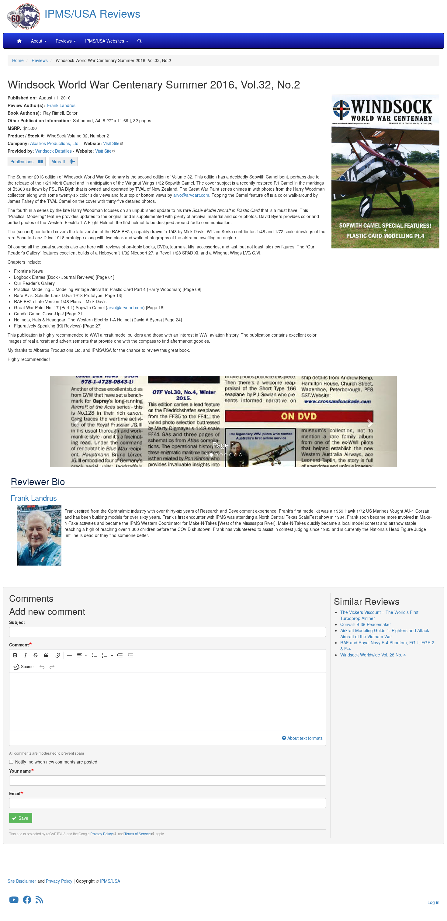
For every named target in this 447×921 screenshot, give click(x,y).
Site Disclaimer (22, 881)
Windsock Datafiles (53, 151)
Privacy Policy (101, 833)
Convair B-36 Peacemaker (365, 624)
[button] (223, 420)
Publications (21, 161)
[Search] (139, 40)
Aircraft (58, 161)
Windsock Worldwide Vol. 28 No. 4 (373, 655)
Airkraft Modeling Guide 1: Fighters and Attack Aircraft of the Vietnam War (384, 633)
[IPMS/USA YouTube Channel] (14, 901)
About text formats (305, 738)
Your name (20, 771)
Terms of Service (137, 833)
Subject (17, 622)
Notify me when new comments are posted (56, 762)
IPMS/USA (110, 881)
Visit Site (111, 143)
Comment (19, 645)
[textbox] (167, 701)
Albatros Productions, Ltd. (55, 143)
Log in (433, 902)
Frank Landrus (61, 105)
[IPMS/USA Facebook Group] (27, 901)
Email (14, 793)
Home (18, 60)
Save (22, 818)
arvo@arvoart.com (191, 195)
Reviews (40, 60)
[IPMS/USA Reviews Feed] (39, 901)
